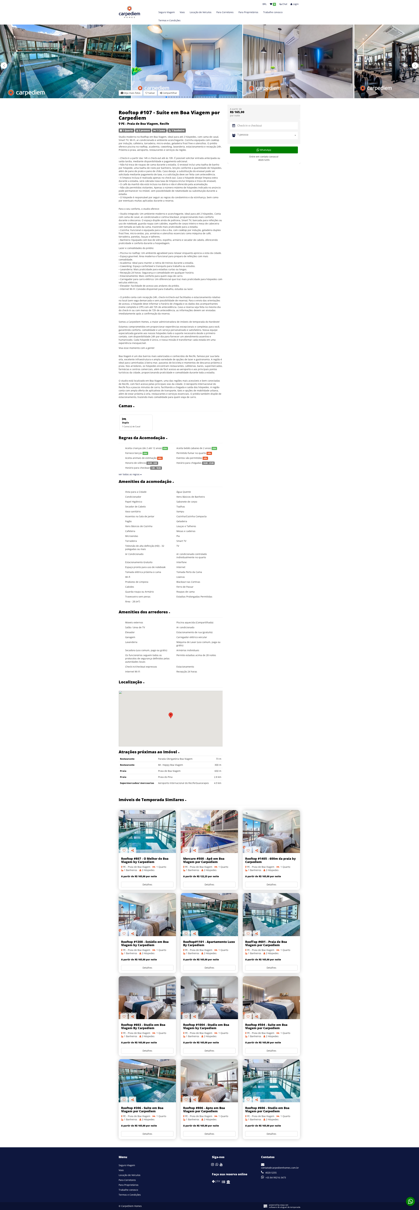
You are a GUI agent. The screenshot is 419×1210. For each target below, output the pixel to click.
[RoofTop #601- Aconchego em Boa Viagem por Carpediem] (271, 914)
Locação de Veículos (200, 12)
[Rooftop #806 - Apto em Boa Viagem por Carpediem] (209, 1080)
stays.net (284, 1204)
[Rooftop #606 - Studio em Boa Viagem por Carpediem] (271, 1080)
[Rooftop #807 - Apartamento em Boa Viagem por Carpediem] (147, 831)
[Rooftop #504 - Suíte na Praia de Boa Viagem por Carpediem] (271, 997)
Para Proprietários (248, 12)
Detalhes (147, 884)
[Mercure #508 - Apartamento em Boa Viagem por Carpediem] (209, 831)
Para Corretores (225, 12)
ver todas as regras (129, 474)
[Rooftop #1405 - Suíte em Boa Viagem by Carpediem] (271, 831)
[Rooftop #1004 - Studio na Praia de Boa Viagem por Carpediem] (209, 997)
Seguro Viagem (166, 12)
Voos (182, 12)
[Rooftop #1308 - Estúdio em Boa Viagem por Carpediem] (147, 914)
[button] (415, 65)
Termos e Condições (169, 20)
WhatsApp (265, 149)
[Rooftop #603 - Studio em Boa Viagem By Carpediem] (147, 997)
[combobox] (267, 135)
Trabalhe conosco (272, 12)
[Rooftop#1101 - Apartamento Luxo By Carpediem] (209, 914)
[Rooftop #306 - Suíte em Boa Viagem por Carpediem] (147, 1080)
